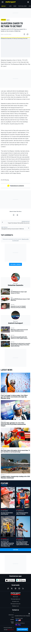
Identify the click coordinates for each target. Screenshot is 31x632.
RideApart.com (15, 606)
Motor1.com (15, 596)
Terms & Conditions (8, 627)
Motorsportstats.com (15, 603)
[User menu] (28, 2)
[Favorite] (24, 34)
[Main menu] (2, 2)
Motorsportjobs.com (15, 599)
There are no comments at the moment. (16, 239)
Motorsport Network (13, 629)
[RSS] (23, 588)
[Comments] (28, 34)
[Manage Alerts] (17, 214)
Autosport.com (15, 601)
